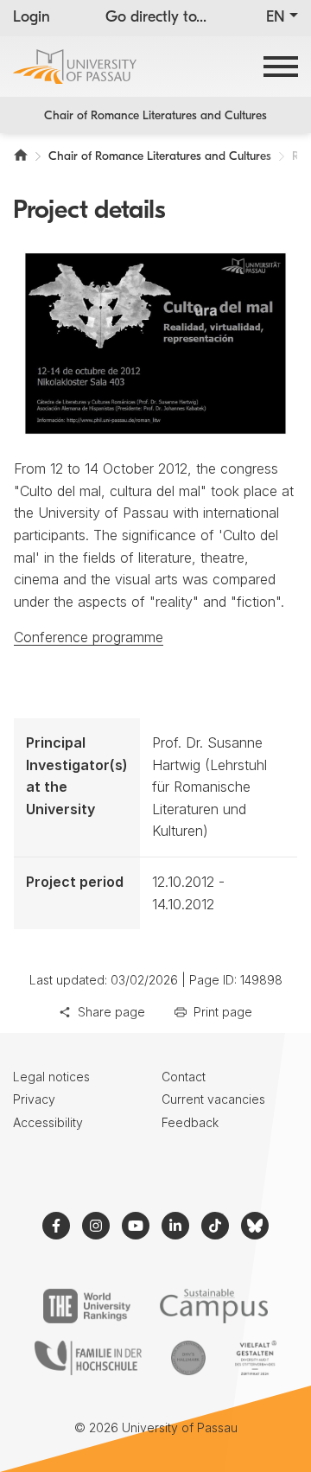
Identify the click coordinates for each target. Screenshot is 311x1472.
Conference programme (88, 637)
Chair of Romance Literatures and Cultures (155, 116)
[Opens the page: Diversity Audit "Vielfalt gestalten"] (255, 1358)
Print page (223, 1011)
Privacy (34, 1099)
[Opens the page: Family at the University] (88, 1358)
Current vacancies (213, 1099)
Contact (184, 1076)
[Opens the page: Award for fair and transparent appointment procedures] (188, 1358)
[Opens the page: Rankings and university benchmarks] (86, 1306)
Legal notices (51, 1076)
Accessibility (48, 1122)
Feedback (190, 1122)
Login (31, 18)
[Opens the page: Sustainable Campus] (214, 1306)
